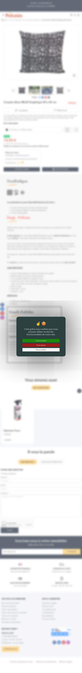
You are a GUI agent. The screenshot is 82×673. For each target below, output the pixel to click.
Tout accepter (41, 341)
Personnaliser (41, 350)
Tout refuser (41, 345)
